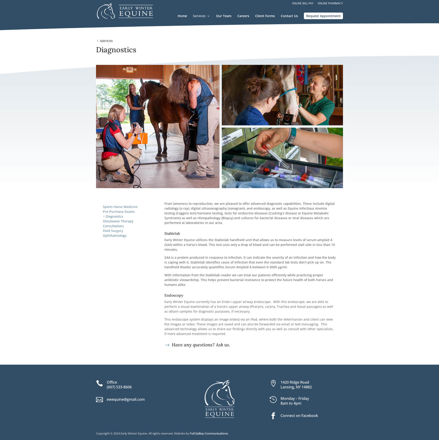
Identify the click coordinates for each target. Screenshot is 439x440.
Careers (243, 16)
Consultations (113, 226)
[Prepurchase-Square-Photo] (158, 126)
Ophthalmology (114, 235)
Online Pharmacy (330, 3)
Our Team (223, 16)
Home (182, 16)
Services (199, 16)
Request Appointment (323, 16)
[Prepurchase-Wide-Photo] (282, 95)
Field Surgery (113, 231)
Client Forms (265, 16)
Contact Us (289, 16)
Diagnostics (114, 216)
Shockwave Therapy (118, 221)
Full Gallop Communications (209, 433)
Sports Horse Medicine (120, 207)
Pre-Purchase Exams (119, 211)
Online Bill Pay (302, 3)
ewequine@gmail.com (126, 399)
